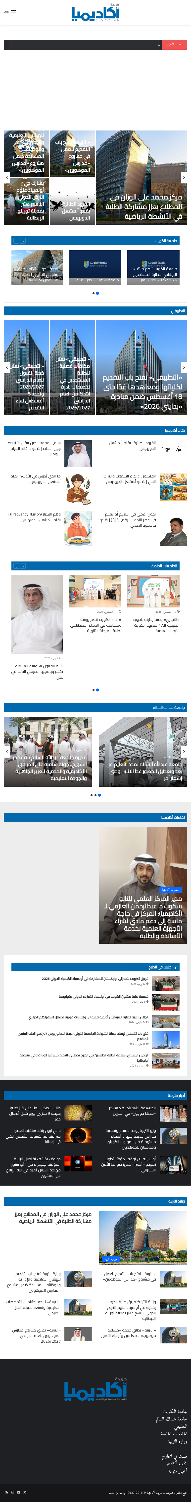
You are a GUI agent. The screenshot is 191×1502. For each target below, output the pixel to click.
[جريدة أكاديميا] (95, 12)
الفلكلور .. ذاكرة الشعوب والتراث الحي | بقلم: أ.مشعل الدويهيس (129, 478)
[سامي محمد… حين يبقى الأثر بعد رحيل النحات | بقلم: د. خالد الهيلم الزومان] (78, 453)
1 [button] (97, 293)
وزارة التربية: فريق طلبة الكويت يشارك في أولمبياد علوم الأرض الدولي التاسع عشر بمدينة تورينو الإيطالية (26, 193)
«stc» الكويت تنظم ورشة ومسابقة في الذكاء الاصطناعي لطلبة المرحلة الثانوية (95, 625)
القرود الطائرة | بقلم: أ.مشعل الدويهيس (75, 210)
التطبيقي (178, 310)
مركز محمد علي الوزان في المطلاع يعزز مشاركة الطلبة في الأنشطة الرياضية (144, 206)
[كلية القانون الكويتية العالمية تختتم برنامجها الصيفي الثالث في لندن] (37, 614)
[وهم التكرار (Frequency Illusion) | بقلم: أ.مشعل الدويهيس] (78, 528)
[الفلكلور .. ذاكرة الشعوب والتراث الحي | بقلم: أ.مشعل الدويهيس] (173, 487)
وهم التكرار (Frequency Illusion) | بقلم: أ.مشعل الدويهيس (34, 516)
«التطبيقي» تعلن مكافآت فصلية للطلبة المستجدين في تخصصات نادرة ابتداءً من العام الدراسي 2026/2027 (72, 383)
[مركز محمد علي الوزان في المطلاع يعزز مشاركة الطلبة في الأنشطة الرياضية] (141, 177)
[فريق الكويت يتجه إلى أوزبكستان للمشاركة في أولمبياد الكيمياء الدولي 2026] (166, 983)
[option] (95, 177)
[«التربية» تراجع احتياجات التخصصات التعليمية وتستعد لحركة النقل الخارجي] (78, 1307)
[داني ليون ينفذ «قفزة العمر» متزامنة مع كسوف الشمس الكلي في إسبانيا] (78, 1135)
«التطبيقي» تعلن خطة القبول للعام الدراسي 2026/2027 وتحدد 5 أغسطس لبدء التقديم (26, 386)
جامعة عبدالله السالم (169, 707)
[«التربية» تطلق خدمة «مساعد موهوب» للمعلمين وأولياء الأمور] (173, 1335)
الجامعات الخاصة (164, 565)
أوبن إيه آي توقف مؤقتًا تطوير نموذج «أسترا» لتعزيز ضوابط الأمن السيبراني (128, 1164)
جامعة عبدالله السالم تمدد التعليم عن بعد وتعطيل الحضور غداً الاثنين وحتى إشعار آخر (144, 771)
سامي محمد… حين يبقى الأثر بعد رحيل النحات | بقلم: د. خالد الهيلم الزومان (34, 448)
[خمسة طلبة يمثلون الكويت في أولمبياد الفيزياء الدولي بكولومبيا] (166, 1002)
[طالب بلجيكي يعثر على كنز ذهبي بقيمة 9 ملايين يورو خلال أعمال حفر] (78, 1112)
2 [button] (94, 293)
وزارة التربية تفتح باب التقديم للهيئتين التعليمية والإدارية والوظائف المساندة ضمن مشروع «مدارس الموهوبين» (103, 44)
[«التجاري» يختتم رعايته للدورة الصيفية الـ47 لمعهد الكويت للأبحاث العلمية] (153, 591)
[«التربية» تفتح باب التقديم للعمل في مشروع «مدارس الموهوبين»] (173, 1279)
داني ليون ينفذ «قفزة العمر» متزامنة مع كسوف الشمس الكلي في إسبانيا (33, 1136)
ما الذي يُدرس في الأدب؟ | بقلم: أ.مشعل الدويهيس (35, 478)
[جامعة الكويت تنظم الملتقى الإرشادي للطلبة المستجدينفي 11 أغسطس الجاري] (95, 267)
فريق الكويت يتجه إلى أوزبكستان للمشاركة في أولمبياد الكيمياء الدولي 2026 (95, 978)
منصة (111, 1493)
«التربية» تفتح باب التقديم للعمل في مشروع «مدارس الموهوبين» (72, 155)
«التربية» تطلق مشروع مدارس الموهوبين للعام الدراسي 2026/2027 (36, 1335)
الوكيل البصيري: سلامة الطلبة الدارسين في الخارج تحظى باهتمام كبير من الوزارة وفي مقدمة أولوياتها (84, 1058)
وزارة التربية (176, 1201)
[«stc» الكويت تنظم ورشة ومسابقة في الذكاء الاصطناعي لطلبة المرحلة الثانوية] (95, 591)
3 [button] (92, 795)
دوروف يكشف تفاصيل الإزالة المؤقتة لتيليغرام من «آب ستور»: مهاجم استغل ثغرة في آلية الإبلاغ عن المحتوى (33, 1167)
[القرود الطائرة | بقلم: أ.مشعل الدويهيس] (173, 448)
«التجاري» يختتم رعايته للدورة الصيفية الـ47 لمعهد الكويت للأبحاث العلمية (156, 625)
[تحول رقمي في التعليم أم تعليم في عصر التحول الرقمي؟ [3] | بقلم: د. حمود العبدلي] (173, 528)
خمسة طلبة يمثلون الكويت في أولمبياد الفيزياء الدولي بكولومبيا (103, 996)
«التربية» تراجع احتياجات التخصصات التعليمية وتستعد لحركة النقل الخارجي (33, 1307)
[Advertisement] (95, 88)
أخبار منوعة (177, 1471)
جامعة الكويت (175, 1412)
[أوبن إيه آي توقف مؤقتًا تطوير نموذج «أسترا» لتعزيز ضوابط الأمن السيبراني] (173, 1165)
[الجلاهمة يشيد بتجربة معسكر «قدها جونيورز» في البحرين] (173, 1113)
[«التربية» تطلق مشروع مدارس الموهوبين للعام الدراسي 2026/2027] (78, 1334)
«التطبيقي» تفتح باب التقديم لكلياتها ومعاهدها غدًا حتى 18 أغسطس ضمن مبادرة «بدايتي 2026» (142, 392)
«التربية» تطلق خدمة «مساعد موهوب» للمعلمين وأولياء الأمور (128, 1332)
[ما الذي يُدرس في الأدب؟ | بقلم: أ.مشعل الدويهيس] (78, 489)
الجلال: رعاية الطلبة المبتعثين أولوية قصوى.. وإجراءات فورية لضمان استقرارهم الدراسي (88, 1017)
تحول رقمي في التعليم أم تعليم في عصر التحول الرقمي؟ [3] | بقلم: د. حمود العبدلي (128, 519)
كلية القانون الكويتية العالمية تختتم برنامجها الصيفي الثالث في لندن (37, 671)
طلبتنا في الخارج (174, 1456)
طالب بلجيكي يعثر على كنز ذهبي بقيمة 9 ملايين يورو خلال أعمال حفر (35, 1113)
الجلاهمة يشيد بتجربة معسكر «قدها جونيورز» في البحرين (132, 1110)
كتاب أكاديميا (175, 430)
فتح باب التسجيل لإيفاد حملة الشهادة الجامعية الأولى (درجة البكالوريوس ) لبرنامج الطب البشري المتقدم (83, 1036)
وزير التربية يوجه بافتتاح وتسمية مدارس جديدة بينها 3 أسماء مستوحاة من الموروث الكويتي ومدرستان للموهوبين (130, 1139)
